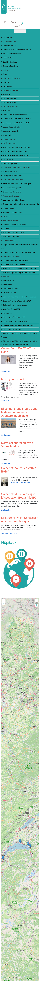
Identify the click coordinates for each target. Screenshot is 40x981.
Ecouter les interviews (9, 534)
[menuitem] (20, 38)
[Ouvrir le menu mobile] (20, 31)
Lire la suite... (6, 371)
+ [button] (3, 601)
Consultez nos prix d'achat (21, 482)
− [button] (3, 603)
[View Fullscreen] (36, 600)
